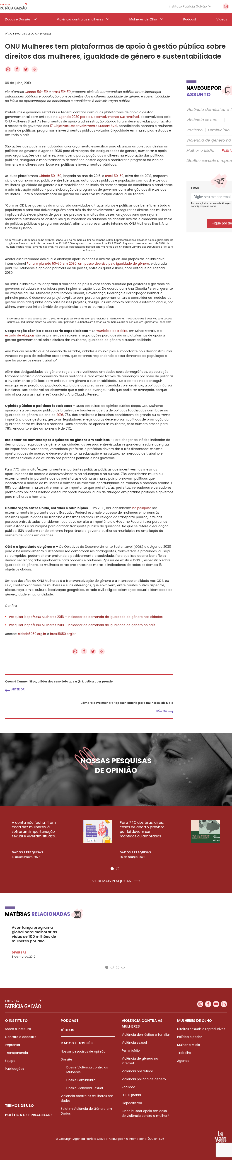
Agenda (183, 1060)
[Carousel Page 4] (123, 967)
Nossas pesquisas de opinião (83, 1051)
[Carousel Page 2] (117, 868)
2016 (59, 415)
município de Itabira (111, 331)
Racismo (194, 130)
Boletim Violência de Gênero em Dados (86, 1111)
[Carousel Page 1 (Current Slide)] (112, 868)
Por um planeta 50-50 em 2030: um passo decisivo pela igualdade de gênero (88, 263)
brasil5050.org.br (63, 634)
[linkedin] (224, 1004)
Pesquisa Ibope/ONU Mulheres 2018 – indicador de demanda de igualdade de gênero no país (82, 625)
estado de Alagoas (19, 335)
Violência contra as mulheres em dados (87, 1098)
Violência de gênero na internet (140, 1060)
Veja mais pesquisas (112, 881)
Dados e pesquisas (27, 852)
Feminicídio (219, 130)
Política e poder (189, 1037)
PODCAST (70, 1020)
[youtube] (216, 1004)
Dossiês (66, 1059)
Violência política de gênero (144, 1079)
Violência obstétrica (137, 1071)
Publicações (14, 1068)
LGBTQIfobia (131, 1095)
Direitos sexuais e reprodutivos (201, 1029)
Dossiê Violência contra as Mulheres (87, 1069)
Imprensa (12, 1045)
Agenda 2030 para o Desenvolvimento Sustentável (98, 117)
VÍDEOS (67, 1030)
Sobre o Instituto (18, 1029)
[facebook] (208, 1004)
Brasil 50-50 (114, 176)
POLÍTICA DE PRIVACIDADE (28, 1115)
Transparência (16, 1052)
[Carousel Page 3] (117, 967)
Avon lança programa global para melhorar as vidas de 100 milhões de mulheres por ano (34, 934)
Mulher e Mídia (200, 151)
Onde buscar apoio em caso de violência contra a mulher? (145, 1113)
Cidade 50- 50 (50, 176)
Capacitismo (132, 1103)
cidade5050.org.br (31, 634)
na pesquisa (141, 508)
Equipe (10, 1060)
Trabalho (184, 1052)
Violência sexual (201, 120)
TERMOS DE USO (19, 1105)
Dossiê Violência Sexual (84, 1088)
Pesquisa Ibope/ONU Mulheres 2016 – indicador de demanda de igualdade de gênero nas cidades (86, 617)
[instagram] (226, 6)
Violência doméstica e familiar (146, 1034)
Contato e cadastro (20, 1037)
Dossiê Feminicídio (81, 1080)
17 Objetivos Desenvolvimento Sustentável (83, 126)
